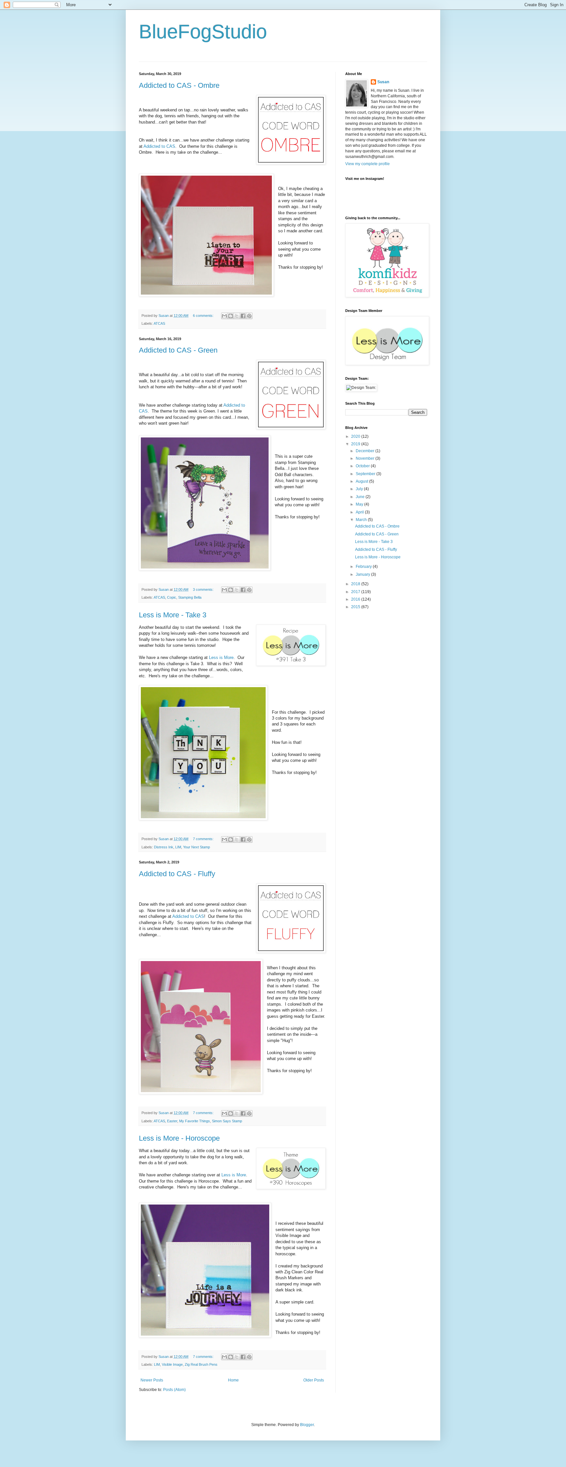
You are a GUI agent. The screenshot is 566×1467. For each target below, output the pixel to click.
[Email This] (224, 316)
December (365, 451)
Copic (171, 597)
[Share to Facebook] (243, 316)
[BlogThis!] (230, 316)
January (363, 574)
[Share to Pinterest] (249, 316)
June (361, 496)
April (360, 512)
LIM (178, 847)
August (362, 481)
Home (233, 1380)
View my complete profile (367, 164)
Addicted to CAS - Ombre (179, 85)
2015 (356, 607)
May (360, 504)
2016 (356, 599)
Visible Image (172, 1364)
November (365, 458)
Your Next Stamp (196, 847)
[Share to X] (237, 316)
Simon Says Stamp (227, 1121)
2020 (356, 436)
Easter (172, 1121)
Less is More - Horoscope (179, 1138)
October (363, 466)
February (364, 566)
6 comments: (204, 316)
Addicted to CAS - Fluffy (177, 874)
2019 (356, 444)
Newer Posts (152, 1380)
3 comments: (204, 589)
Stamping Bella (189, 597)
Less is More (221, 657)
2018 (356, 584)
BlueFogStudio (203, 32)
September (366, 474)
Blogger (307, 1424)
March (362, 519)
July (360, 489)
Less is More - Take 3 (172, 615)
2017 (356, 591)
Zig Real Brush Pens (201, 1364)
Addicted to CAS (159, 146)
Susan (383, 82)
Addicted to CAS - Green (178, 350)
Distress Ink (163, 847)
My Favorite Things (194, 1121)
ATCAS (159, 323)
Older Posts (313, 1380)
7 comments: (204, 839)
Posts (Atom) (174, 1389)
